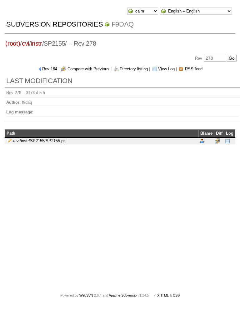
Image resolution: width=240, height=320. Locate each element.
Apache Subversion (123, 295)
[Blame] (201, 140)
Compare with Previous (88, 69)
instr (36, 43)
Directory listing (134, 69)
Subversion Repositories (54, 24)
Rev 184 (49, 69)
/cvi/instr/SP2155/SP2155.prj (39, 140)
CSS (176, 295)
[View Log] (227, 140)
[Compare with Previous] (217, 140)
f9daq (123, 24)
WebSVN (86, 295)
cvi (25, 43)
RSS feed (193, 69)
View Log (166, 69)
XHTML (163, 295)
